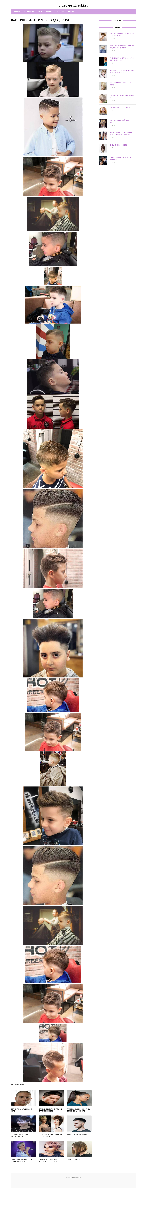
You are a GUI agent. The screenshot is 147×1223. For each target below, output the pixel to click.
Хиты (40, 11)
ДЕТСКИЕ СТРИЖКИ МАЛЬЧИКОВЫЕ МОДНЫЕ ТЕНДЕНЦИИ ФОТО (122, 47)
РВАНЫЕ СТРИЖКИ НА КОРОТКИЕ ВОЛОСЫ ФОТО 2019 (122, 71)
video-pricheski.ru (73, 5)
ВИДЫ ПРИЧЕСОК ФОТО (118, 145)
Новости (17, 11)
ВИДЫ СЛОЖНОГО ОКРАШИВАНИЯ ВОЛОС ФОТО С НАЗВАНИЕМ (122, 134)
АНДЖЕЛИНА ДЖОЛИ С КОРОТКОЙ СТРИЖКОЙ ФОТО (122, 59)
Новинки (49, 11)
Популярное (29, 11)
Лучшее (71, 11)
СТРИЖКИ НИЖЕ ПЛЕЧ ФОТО (120, 108)
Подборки (60, 11)
